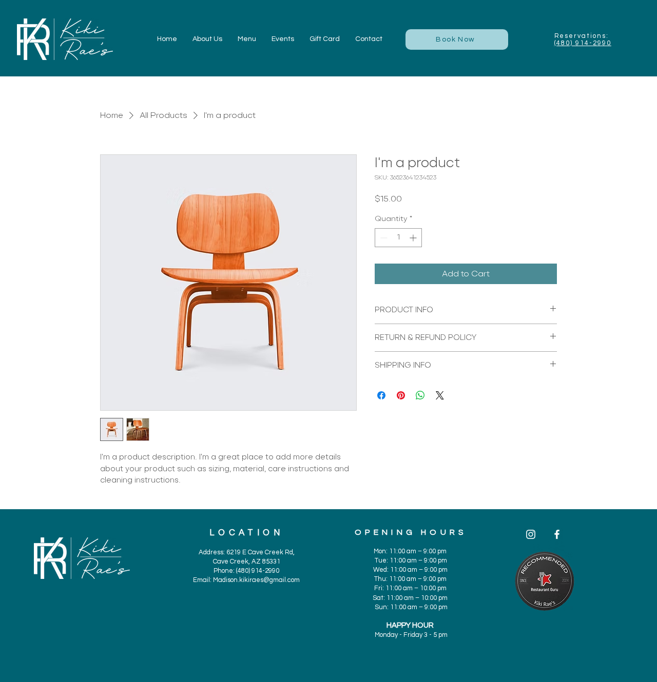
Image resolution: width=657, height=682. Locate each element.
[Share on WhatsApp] (420, 395)
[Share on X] (440, 395)
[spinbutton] (398, 238)
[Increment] (414, 238)
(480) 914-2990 (582, 43)
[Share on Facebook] (381, 395)
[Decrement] (382, 238)
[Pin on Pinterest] (401, 395)
